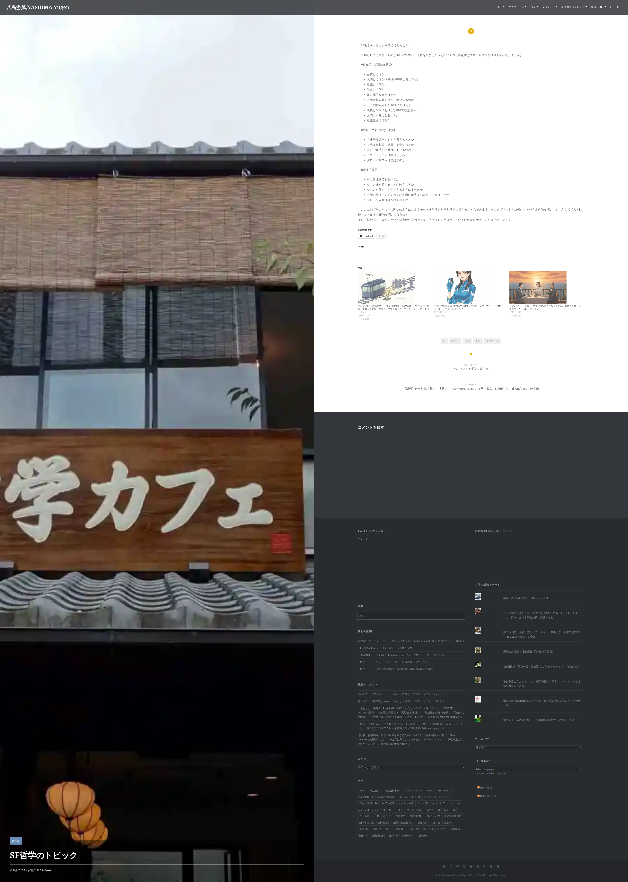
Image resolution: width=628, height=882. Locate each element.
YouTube (387, 803)
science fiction (386, 796)
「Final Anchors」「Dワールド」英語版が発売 (385, 647)
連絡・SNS (597, 7)
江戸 (441, 829)
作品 (533, 7)
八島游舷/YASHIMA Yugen (38, 7)
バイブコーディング (372, 809)
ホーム (501, 7)
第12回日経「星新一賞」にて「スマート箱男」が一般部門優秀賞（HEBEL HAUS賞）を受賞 (541, 634)
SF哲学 (455, 340)
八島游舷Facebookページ (493, 530)
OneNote (366, 796)
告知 (422, 822)
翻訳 (363, 835)
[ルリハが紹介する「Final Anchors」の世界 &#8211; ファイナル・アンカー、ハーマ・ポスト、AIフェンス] (470, 287)
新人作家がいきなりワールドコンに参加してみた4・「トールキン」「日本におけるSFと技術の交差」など (540, 615)
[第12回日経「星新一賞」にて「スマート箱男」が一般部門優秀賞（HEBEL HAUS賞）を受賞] (528, 627)
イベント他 (548, 7)
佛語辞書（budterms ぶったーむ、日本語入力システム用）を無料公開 (542, 702)
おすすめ (405, 803)
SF (444, 340)
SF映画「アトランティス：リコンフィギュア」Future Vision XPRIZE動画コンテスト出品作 (411, 640)
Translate (500, 773)
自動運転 (378, 835)
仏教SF (416, 816)
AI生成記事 (392, 790)
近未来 (424, 835)
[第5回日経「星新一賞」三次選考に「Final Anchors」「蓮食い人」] (528, 661)
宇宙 (477, 340)
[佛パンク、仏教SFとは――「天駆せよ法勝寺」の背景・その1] (528, 715)
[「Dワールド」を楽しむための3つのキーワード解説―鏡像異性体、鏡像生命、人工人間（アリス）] (545, 287)
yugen (23, 870)
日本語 (398, 829)
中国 (387, 816)
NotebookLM (446, 790)
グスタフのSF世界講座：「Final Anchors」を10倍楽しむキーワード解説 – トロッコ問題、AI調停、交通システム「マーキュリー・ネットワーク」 (393, 309)
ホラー (394, 809)
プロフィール (516, 7)
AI (362, 790)
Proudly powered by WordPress (452, 875)
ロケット (433, 809)
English (615, 7)
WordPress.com (497, 875)
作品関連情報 (453, 816)
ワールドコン (369, 816)
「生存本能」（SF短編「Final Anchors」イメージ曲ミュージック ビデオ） (401, 655)
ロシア (449, 809)
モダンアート (413, 809)
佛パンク (433, 816)
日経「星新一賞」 (420, 829)
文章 (363, 829)
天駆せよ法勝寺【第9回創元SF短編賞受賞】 (529, 651)
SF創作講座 (368, 803)
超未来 (408, 835)
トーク (455, 803)
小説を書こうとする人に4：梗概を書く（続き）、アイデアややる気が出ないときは (542, 683)
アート (422, 803)
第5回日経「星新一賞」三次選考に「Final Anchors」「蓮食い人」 (542, 666)
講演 (393, 835)
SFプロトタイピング (572, 7)
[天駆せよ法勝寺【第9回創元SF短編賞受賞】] (528, 646)
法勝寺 (455, 829)
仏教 (467, 340)
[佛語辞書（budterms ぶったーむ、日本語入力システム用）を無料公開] (528, 696)
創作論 (15, 840)
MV (429, 790)
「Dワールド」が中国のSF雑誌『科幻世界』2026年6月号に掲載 (395, 669)
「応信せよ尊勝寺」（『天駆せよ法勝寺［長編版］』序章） (393, 723)
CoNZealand (413, 790)
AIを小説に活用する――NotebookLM (525, 597)
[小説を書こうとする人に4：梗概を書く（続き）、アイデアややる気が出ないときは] (528, 676)
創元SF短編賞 (403, 822)
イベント (438, 803)
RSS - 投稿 (486, 787)
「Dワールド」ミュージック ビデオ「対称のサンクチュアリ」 (394, 662)
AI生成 (374, 790)
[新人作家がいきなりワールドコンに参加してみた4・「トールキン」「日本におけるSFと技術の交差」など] (528, 608)
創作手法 (366, 822)
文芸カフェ (492, 340)
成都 (448, 822)
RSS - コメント (488, 795)
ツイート (363, 538)
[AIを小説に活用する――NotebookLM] (528, 593)
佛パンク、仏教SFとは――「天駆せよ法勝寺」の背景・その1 (539, 719)
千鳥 (436, 701)
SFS (416, 796)
